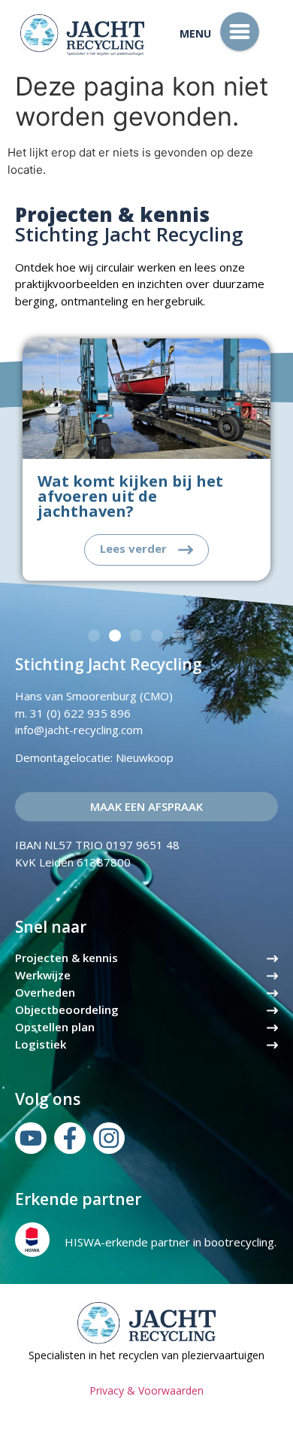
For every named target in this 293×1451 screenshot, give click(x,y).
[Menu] (240, 32)
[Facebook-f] (70, 1138)
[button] (94, 636)
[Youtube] (31, 1138)
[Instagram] (109, 1138)
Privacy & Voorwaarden (146, 1390)
